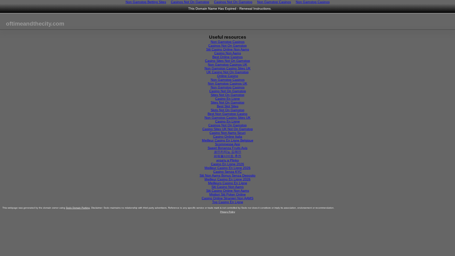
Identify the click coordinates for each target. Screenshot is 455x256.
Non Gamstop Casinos (228, 42)
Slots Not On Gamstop (227, 110)
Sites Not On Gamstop (227, 95)
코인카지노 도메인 (227, 152)
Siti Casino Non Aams (227, 187)
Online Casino (227, 76)
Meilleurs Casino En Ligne (227, 183)
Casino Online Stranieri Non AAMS (227, 198)
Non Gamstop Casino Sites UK (227, 68)
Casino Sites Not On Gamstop (227, 61)
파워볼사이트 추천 (227, 156)
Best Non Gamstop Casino (227, 114)
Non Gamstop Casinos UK (227, 64)
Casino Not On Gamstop (227, 91)
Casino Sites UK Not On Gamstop (227, 129)
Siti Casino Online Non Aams (227, 49)
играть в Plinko (227, 160)
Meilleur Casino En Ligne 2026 (227, 168)
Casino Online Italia (227, 136)
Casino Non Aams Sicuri (227, 133)
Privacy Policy (227, 211)
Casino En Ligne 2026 (227, 164)
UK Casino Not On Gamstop (227, 72)
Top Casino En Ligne (227, 202)
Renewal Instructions (255, 8)
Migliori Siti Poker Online (227, 194)
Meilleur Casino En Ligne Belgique (227, 140)
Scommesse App (227, 144)
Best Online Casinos (227, 57)
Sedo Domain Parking (78, 207)
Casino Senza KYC (227, 172)
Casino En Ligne (227, 99)
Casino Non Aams (227, 53)
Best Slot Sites (227, 106)
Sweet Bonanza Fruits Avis (227, 148)
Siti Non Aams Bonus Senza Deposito (227, 175)
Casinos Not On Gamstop (227, 45)
